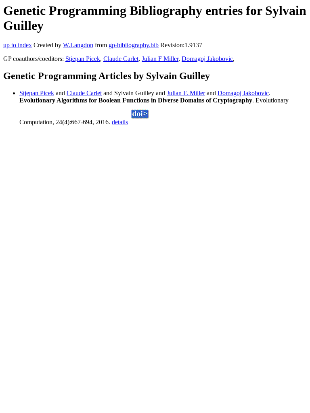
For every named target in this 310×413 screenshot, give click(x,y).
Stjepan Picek (82, 58)
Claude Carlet (120, 58)
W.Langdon (78, 45)
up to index (17, 45)
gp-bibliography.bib (134, 45)
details (120, 122)
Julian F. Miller (186, 93)
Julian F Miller (160, 58)
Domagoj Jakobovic (207, 58)
